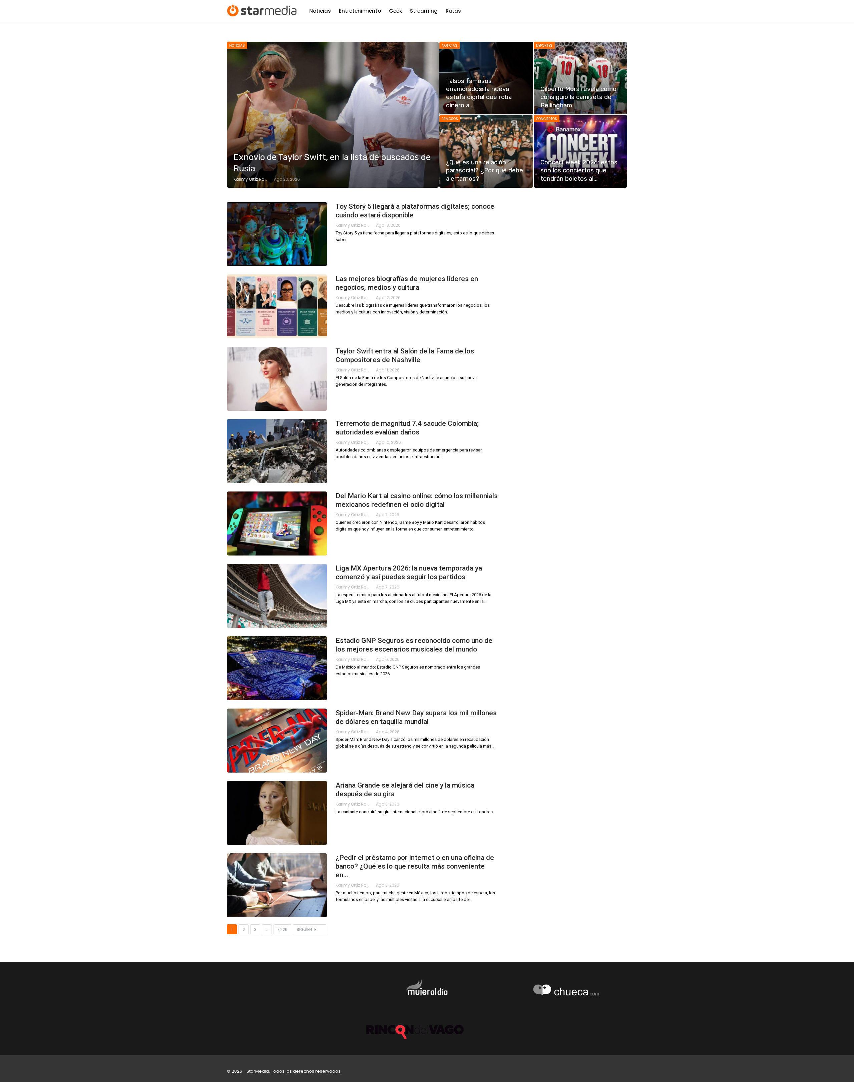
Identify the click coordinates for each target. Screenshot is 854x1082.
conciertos (546, 118)
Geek (395, 10)
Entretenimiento (360, 10)
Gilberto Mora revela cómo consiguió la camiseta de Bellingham (578, 97)
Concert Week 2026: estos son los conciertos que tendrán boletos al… (578, 170)
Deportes (544, 45)
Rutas (453, 10)
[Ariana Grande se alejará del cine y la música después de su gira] (277, 813)
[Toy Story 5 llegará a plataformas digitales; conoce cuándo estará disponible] (277, 234)
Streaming (424, 10)
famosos (450, 118)
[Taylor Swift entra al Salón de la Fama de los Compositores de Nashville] (277, 379)
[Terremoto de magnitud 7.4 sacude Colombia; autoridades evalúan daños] (277, 451)
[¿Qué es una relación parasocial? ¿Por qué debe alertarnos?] (486, 151)
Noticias (320, 10)
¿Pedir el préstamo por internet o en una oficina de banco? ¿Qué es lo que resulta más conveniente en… (415, 866)
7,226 (282, 929)
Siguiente (307, 929)
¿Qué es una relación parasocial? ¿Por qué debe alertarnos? (484, 170)
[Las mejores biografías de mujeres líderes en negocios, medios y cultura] (277, 306)
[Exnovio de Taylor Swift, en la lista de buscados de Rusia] (332, 114)
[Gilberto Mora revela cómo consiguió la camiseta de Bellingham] (580, 78)
